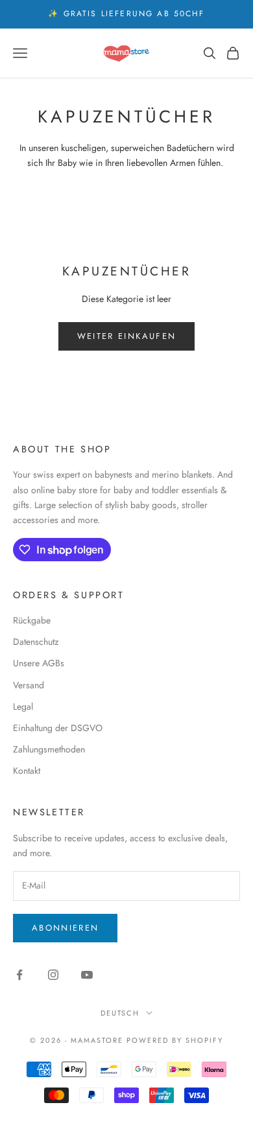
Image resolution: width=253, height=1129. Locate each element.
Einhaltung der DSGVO (57, 727)
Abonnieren (65, 928)
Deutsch (120, 1013)
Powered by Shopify (174, 1040)
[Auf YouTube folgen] (86, 974)
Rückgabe (32, 620)
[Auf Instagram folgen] (53, 974)
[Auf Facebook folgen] (19, 974)
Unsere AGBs (38, 663)
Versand (28, 685)
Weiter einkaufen (126, 336)
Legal (23, 706)
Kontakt (26, 770)
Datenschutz (35, 641)
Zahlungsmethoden (49, 749)
